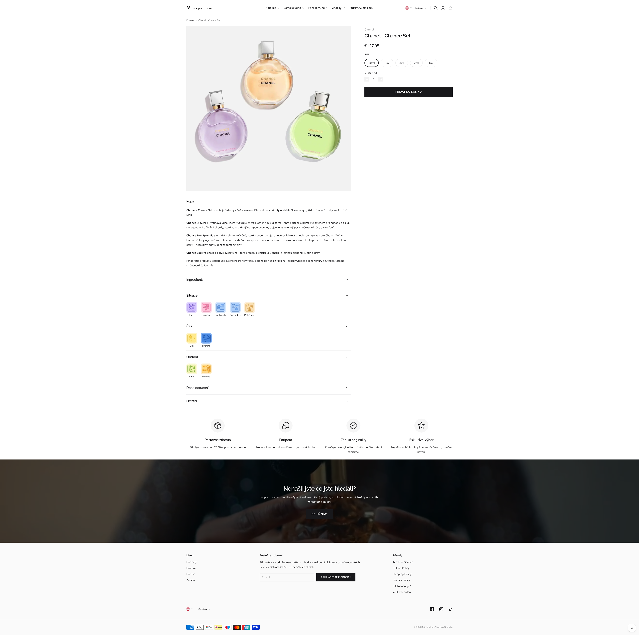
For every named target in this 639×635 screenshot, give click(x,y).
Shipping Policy (402, 574)
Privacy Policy (401, 580)
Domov (190, 20)
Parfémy (191, 562)
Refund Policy (401, 568)
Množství (370, 73)
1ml (431, 63)
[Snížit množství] (366, 79)
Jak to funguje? (402, 586)
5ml (387, 63)
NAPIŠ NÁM (319, 514)
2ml (416, 63)
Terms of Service (403, 562)
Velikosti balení (402, 592)
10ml (371, 63)
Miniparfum (428, 627)
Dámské (191, 568)
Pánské (190, 574)
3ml (401, 63)
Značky (190, 580)
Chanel (369, 29)
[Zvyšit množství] (380, 79)
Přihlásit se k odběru (336, 577)
